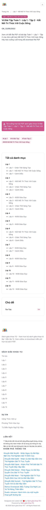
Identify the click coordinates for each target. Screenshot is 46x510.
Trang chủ (5, 11)
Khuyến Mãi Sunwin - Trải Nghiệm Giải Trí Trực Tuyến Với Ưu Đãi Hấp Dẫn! (23, 482)
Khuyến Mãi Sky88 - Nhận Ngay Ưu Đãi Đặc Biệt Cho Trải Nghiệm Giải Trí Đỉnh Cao (21, 454)
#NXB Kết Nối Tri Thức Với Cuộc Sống (16, 142)
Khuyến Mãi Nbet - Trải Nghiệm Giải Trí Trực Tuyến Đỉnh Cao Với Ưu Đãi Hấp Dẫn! (22, 476)
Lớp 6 (4, 381)
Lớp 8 (4, 390)
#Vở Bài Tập (14, 138)
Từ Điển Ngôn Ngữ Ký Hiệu (12, 427)
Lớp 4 (4, 373)
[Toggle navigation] (42, 4)
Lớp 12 (4, 407)
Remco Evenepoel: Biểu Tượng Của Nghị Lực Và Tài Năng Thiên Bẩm (23, 488)
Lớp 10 (4, 398)
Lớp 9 (4, 394)
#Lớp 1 (5, 138)
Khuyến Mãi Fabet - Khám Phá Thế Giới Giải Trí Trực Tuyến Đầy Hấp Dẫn (23, 465)
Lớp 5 (4, 377)
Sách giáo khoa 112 (34, 501)
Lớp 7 (4, 386)
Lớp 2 (4, 364)
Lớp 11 (4, 403)
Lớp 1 (4, 360)
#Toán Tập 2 (26, 138)
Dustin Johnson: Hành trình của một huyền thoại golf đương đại (22, 493)
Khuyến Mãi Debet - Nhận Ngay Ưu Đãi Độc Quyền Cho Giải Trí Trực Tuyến (22, 471)
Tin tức (8, 309)
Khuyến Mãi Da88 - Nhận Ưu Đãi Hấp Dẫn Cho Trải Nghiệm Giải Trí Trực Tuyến (23, 460)
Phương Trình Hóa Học (11, 423)
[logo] (5, 329)
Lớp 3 (4, 369)
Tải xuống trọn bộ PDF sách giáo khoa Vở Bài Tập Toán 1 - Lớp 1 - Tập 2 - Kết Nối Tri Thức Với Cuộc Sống (23, 126)
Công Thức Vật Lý (9, 419)
